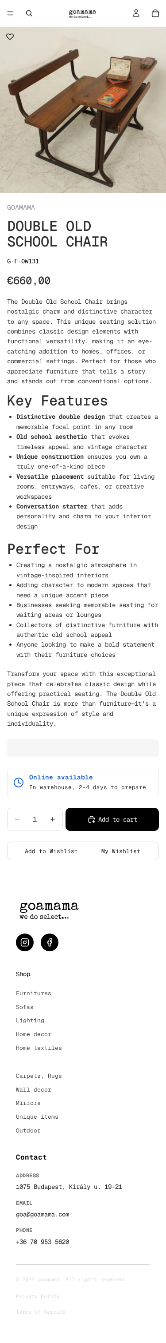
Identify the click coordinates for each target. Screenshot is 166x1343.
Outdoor (28, 1130)
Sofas (25, 1007)
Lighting (30, 1020)
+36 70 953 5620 (42, 1242)
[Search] (29, 13)
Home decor (33, 1034)
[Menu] (10, 13)
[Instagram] (25, 942)
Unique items (37, 1116)
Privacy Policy (37, 1296)
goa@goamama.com (42, 1214)
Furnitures (33, 993)
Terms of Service (41, 1311)
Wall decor (33, 1089)
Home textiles (39, 1048)
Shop (23, 974)
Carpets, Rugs (39, 1076)
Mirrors (28, 1103)
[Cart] (155, 13)
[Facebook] (49, 942)
